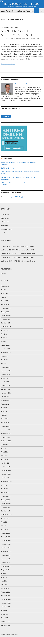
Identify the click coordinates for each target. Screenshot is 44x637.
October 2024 (5, 349)
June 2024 (4, 360)
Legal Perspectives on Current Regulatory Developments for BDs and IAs (17, 11)
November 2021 (6, 433)
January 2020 (5, 500)
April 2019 (4, 529)
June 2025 (4, 338)
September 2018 (6, 551)
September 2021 (6, 441)
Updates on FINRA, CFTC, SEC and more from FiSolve (18, 261)
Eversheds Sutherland (22, 84)
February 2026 (5, 308)
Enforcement (5, 218)
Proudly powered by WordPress (9, 634)
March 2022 (5, 422)
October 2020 (5, 478)
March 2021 (5, 463)
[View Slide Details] (14, 138)
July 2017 (4, 573)
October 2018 (5, 548)
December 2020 (6, 470)
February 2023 (5, 385)
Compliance (5, 27)
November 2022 (6, 393)
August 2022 (5, 404)
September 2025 (6, 326)
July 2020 (4, 485)
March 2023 (5, 382)
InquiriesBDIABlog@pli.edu (18, 197)
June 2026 (4, 293)
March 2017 (5, 588)
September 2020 (6, 481)
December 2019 (6, 503)
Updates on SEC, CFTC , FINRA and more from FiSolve (18, 250)
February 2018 (5, 555)
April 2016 (4, 618)
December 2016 (6, 599)
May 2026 (4, 297)
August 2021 (5, 444)
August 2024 (5, 356)
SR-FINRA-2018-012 (7, 168)
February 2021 (5, 467)
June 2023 (4, 378)
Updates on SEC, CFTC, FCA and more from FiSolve (17, 257)
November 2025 (6, 319)
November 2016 (6, 603)
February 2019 (5, 533)
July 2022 (4, 408)
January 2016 (5, 625)
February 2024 (5, 367)
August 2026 (5, 286)
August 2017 (5, 570)
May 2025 (4, 341)
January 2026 (5, 312)
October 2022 (5, 396)
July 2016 (4, 610)
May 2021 (4, 455)
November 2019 (6, 507)
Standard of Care (6, 229)
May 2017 (4, 581)
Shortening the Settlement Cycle (17, 33)
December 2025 (6, 315)
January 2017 (5, 596)
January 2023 (5, 389)
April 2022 (4, 419)
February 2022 (5, 426)
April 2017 (4, 584)
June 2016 (4, 614)
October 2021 (5, 437)
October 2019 (5, 511)
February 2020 (5, 496)
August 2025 (5, 330)
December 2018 (6, 540)
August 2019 (5, 518)
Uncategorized (5, 233)
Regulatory (14, 27)
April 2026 (4, 301)
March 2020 (5, 492)
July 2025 (4, 334)
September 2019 (6, 514)
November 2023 (6, 371)
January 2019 (5, 537)
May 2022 (4, 415)
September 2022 (6, 400)
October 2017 (5, 562)
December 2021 (6, 430)
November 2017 (6, 559)
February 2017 (5, 592)
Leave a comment (33, 39)
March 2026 (5, 304)
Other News (7, 158)
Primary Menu (41, 10)
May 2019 (4, 526)
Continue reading (8, 64)
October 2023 (5, 374)
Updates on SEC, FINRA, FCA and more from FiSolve (17, 246)
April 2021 (4, 459)
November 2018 (6, 544)
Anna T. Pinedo (20, 39)
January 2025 (5, 345)
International (5, 222)
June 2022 (4, 411)
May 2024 (4, 363)
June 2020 (4, 489)
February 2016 (5, 621)
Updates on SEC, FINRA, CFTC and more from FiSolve (18, 253)
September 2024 (6, 352)
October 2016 (5, 607)
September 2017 (6, 566)
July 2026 (4, 290)
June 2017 (4, 577)
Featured (3, 273)
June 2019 (4, 522)
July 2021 (4, 448)
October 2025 (5, 323)
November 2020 (6, 474)
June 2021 (4, 452)
